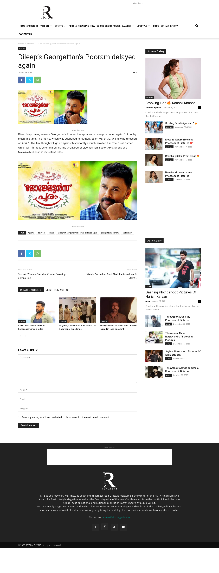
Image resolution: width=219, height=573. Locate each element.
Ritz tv (174, 25)
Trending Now (86, 25)
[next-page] (26, 336)
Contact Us (25, 34)
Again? (31, 232)
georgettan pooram (110, 232)
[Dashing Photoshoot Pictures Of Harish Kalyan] (173, 268)
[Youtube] (123, 527)
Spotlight (32, 25)
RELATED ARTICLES (31, 290)
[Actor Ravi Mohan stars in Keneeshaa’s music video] (36, 310)
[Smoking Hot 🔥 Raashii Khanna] (173, 78)
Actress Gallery (155, 51)
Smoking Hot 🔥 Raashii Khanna (170, 103)
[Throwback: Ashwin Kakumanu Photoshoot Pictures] (154, 372)
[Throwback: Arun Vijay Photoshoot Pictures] (154, 321)
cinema (165, 25)
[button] (197, 26)
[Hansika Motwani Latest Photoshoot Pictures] (154, 177)
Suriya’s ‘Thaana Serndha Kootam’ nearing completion (42, 276)
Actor (148, 286)
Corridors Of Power (108, 25)
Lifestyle (142, 25)
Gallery (126, 25)
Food (156, 25)
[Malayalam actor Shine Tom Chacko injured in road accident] (118, 310)
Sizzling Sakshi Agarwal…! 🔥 (181, 123)
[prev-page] (20, 336)
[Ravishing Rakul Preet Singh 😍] (154, 160)
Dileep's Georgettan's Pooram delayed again (77, 232)
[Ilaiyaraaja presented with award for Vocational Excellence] (77, 310)
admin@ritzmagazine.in (116, 517)
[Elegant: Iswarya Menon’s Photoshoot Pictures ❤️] (154, 144)
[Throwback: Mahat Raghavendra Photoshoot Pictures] (154, 337)
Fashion (44, 25)
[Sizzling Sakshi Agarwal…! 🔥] (154, 127)
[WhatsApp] (37, 80)
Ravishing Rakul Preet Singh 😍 (182, 156)
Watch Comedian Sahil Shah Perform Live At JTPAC (112, 276)
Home (22, 25)
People (73, 25)
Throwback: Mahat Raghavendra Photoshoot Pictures (180, 336)
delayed (41, 232)
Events (59, 25)
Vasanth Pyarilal (153, 107)
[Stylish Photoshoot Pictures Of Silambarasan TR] (154, 356)
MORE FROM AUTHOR (57, 290)
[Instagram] (104, 526)
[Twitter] (29, 80)
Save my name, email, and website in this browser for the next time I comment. (66, 417)
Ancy (147, 301)
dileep (51, 232)
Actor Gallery (154, 240)
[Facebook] (21, 80)
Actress (149, 97)
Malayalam (127, 232)
